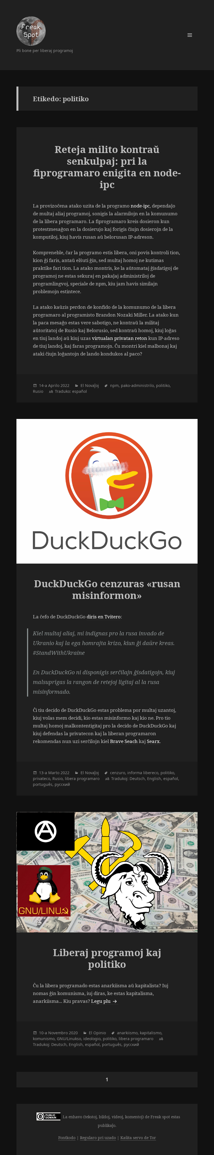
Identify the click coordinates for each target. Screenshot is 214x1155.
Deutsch (137, 778)
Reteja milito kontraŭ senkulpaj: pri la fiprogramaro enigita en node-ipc (107, 167)
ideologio (92, 1038)
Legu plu (104, 1001)
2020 (73, 1032)
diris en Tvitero (104, 616)
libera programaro (82, 778)
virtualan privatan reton (119, 338)
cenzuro (117, 772)
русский (62, 784)
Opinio (99, 1032)
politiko (163, 385)
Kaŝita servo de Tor (138, 1137)
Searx (153, 741)
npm (114, 385)
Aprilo (53, 385)
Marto (53, 772)
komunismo (44, 1038)
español (79, 391)
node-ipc (140, 206)
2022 (64, 385)
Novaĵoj (92, 385)
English (154, 778)
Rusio (38, 391)
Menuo (190, 35)
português (42, 784)
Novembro (58, 1032)
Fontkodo (67, 1137)
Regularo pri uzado (98, 1137)
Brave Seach (124, 741)
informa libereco (142, 772)
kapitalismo (150, 1032)
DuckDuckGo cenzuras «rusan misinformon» (107, 589)
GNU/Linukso (69, 1038)
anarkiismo (127, 1032)
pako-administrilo (137, 385)
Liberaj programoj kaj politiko (107, 958)
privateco (41, 778)
